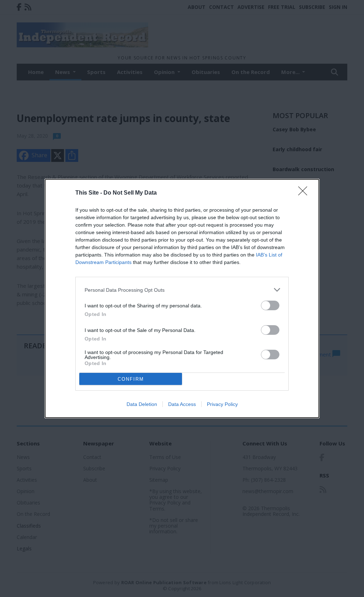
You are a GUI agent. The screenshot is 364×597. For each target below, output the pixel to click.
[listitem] (182, 290)
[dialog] (182, 298)
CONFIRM (131, 379)
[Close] (305, 193)
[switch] (270, 305)
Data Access (182, 404)
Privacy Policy (222, 404)
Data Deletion (142, 404)
